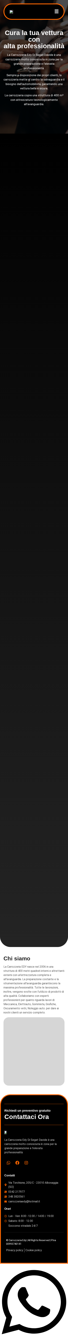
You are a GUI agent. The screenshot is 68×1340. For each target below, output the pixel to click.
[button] (56, 11)
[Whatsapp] (8, 1163)
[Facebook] (17, 1163)
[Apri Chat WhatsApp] (34, 1337)
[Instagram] (26, 1163)
